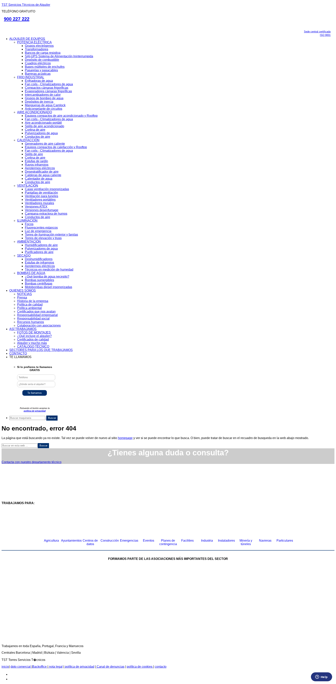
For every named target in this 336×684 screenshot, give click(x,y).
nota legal (55, 666)
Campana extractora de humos (46, 213)
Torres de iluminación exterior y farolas (51, 234)
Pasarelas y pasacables (41, 70)
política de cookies (140, 666)
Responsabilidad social (33, 318)
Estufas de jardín (36, 161)
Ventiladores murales (39, 203)
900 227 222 (16, 19)
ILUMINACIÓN (27, 220)
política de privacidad (35, 411)
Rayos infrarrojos (36, 164)
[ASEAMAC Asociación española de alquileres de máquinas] (152, 587)
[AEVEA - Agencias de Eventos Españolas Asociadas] (198, 619)
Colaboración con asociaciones (39, 325)
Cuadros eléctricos (38, 63)
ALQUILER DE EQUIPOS (27, 38)
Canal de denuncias (110, 666)
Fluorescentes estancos (41, 227)
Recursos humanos (30, 322)
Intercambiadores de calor (43, 94)
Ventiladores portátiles (40, 199)
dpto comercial (21, 666)
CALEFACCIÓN (28, 140)
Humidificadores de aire (41, 245)
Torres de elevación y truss (43, 238)
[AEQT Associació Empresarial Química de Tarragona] (138, 619)
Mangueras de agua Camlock (45, 105)
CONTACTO (18, 353)
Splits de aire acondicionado (44, 126)
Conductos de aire (37, 136)
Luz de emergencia (38, 231)
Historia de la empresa (32, 301)
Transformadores (36, 49)
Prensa (22, 297)
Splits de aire (34, 154)
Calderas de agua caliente (43, 175)
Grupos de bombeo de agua (44, 98)
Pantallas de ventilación (41, 192)
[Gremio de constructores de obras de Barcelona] (273, 587)
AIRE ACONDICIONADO (34, 112)
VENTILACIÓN (27, 185)
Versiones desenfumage (41, 210)
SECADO (24, 255)
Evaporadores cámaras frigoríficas (48, 91)
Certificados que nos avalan (36, 311)
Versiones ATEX (36, 206)
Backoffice (39, 666)
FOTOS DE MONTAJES (34, 332)
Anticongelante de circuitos (43, 108)
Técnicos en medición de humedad (49, 269)
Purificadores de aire (39, 252)
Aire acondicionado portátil (43, 122)
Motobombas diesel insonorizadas (48, 287)
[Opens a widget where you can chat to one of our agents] (321, 677)
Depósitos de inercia (39, 101)
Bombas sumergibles (39, 280)
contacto (160, 666)
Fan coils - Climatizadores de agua (49, 84)
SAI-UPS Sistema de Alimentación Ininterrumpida (59, 56)
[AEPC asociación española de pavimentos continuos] (318, 587)
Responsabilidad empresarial (37, 315)
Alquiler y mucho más (32, 343)
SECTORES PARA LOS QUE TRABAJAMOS (41, 350)
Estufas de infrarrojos (39, 262)
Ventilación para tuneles (41, 196)
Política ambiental (29, 308)
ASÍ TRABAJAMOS (23, 329)
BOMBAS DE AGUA (31, 273)
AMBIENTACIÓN (29, 241)
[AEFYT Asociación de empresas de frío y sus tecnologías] (77, 619)
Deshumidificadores (38, 259)
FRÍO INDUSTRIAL (30, 77)
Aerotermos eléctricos (40, 168)
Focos (29, 224)
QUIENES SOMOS (22, 290)
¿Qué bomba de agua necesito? (47, 276)
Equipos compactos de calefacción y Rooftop (56, 147)
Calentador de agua (38, 178)
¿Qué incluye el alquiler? (34, 336)
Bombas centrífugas (38, 283)
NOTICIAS (24, 294)
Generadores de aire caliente (45, 143)
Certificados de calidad (33, 339)
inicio (5, 666)
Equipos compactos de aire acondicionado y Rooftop (61, 115)
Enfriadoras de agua (39, 80)
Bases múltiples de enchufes (45, 66)
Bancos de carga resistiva (42, 52)
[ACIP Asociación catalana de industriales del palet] (32, 587)
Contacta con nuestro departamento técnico (31, 462)
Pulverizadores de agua (41, 133)
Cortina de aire (35, 129)
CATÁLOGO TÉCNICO (33, 346)
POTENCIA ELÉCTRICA (34, 42)
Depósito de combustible (42, 59)
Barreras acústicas (38, 73)
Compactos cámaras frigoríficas (46, 87)
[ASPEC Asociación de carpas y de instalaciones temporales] (213, 587)
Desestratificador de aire (42, 171)
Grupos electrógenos (39, 45)
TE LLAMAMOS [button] (20, 357)
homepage (125, 438)
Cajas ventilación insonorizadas (47, 189)
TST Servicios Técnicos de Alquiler (26, 4)
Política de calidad (30, 304)
